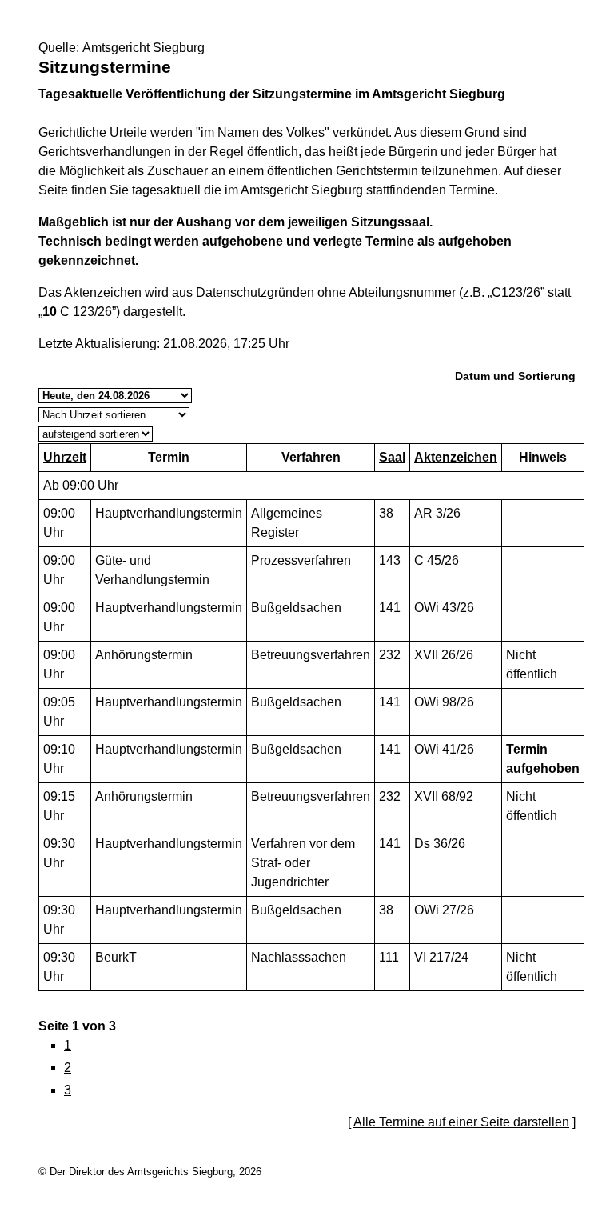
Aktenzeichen (455, 457)
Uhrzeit (64, 457)
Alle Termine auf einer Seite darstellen (461, 1122)
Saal (392, 457)
